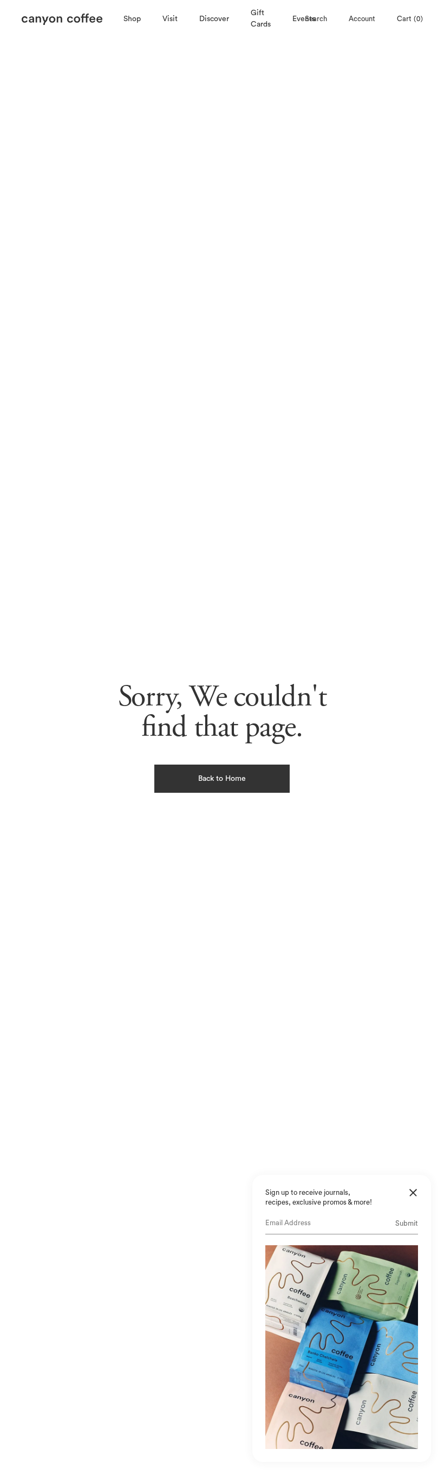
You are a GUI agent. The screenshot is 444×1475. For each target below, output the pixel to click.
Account (361, 18)
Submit (406, 1223)
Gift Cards (261, 18)
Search (315, 18)
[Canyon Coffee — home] (70, 19)
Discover (214, 19)
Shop (132, 19)
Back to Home (222, 778)
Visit (170, 19)
